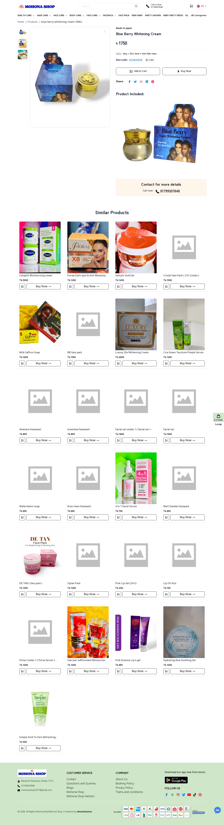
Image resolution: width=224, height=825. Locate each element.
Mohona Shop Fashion (80, 796)
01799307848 (170, 190)
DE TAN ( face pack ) (30, 583)
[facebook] (129, 81)
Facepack (108, 15)
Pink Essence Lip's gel (127, 660)
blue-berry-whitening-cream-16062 (61, 22)
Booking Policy (125, 783)
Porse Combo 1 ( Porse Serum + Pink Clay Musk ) (37, 660)
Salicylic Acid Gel (124, 275)
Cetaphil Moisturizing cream (35, 275)
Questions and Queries (81, 783)
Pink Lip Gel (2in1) (125, 583)
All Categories (198, 15)
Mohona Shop (75, 792)
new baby (137, 15)
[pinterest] (152, 81)
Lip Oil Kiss (169, 583)
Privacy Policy (124, 788)
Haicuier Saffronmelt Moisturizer (86, 660)
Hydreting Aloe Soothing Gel (179, 660)
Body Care (75, 15)
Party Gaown (153, 15)
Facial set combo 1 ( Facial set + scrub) (133, 429)
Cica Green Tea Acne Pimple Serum (183, 352)
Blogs (70, 788)
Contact (71, 779)
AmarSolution (84, 811)
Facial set (168, 429)
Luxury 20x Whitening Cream (132, 352)
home (21, 22)
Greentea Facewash (78, 429)
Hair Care (42, 15)
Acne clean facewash (79, 506)
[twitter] (135, 81)
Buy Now (41, 286)
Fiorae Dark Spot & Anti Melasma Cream (86, 276)
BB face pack (74, 352)
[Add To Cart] (22, 286)
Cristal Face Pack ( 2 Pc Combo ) (181, 275)
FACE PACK (124, 15)
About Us (122, 779)
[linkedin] (147, 81)
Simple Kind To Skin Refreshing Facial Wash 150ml (37, 737)
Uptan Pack (73, 583)
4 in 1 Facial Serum (126, 506)
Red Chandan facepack (176, 506)
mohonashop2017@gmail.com (36, 790)
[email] (141, 81)
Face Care (58, 15)
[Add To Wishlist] (105, 31)
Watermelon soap (29, 506)
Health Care (25, 15)
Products (33, 22)
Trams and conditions (129, 792)
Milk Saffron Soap (29, 352)
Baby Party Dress (173, 15)
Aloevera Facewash (30, 429)
